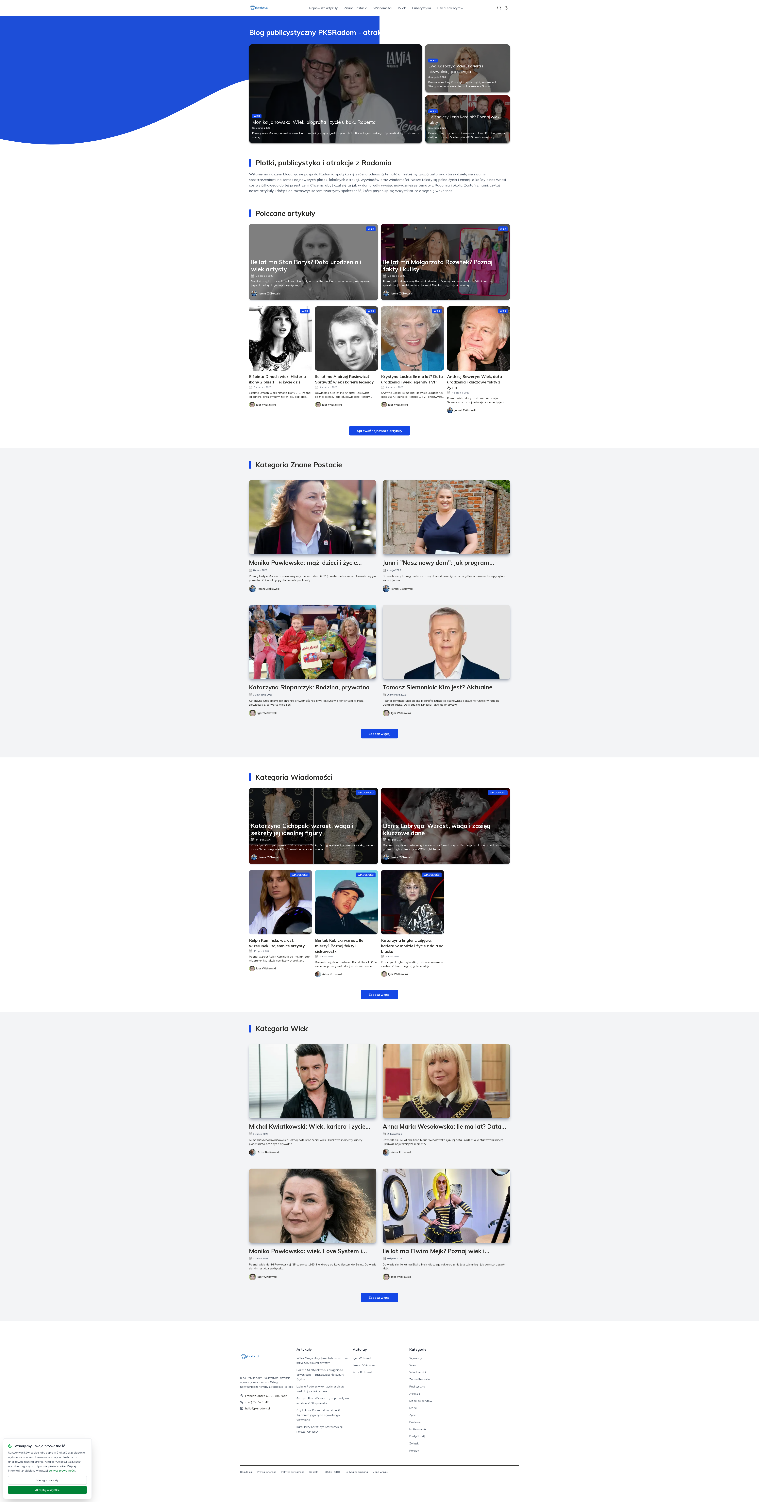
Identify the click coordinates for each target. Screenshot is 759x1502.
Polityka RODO (331, 1471)
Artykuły (304, 1349)
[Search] (499, 8)
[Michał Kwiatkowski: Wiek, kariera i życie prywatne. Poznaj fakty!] (312, 1081)
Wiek (402, 8)
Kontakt (313, 1471)
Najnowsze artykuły (323, 8)
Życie (412, 1415)
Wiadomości (382, 8)
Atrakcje (414, 1393)
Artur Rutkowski (268, 1152)
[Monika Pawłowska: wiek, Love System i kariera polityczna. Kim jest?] (312, 1206)
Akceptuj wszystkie (47, 1490)
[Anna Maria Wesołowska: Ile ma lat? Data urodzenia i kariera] (446, 1081)
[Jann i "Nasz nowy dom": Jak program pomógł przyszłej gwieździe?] (446, 517)
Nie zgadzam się (47, 1480)
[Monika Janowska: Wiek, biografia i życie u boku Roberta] (335, 93)
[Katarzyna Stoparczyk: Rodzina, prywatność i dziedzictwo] (312, 642)
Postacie (415, 1422)
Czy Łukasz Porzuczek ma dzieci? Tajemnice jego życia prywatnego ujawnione (318, 1415)
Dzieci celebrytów (450, 8)
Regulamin (246, 1471)
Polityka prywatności (293, 1471)
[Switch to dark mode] (506, 7)
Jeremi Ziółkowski (269, 293)
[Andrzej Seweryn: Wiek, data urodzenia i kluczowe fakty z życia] (478, 338)
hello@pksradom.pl (257, 1408)
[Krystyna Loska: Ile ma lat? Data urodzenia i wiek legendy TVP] (412, 338)
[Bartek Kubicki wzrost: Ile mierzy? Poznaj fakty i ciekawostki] (346, 902)
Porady (414, 1450)
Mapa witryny (380, 1471)
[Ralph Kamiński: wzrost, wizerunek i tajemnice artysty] (280, 902)
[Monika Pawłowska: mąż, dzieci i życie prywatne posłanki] (312, 517)
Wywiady (415, 1358)
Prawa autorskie (266, 1471)
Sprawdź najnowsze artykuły (379, 431)
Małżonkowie (417, 1429)
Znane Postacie (355, 8)
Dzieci (413, 1408)
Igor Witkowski (267, 713)
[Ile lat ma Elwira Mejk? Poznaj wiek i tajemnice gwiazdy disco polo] (446, 1206)
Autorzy (360, 1349)
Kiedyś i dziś (417, 1436)
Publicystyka (421, 8)
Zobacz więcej (379, 734)
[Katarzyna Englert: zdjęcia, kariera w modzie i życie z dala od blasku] (412, 902)
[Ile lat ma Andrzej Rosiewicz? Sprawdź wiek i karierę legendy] (346, 338)
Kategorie (417, 1349)
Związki (414, 1443)
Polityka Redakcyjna (356, 1471)
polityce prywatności (62, 1470)
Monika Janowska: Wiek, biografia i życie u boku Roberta (314, 122)
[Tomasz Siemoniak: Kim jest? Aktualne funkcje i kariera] (446, 642)
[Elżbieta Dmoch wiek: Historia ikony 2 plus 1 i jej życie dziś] (280, 338)
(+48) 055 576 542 (257, 1402)
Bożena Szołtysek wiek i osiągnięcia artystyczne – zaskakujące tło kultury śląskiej (320, 1374)
